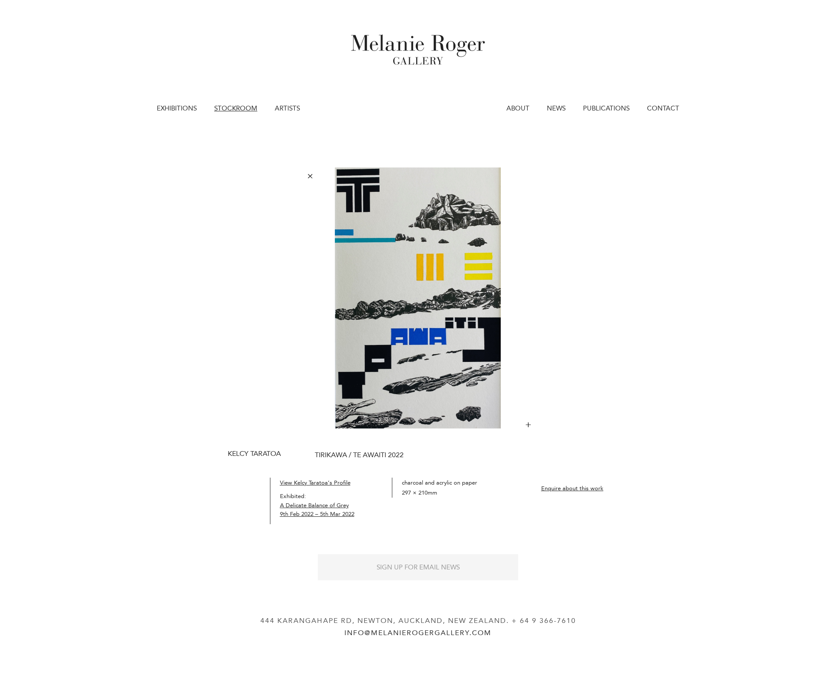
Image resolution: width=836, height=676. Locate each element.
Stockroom (235, 108)
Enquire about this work (572, 488)
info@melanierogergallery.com (418, 633)
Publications (606, 108)
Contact (663, 108)
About (517, 108)
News (556, 108)
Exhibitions (177, 108)
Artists (287, 108)
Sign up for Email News (418, 567)
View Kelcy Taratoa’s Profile (315, 482)
